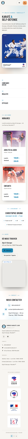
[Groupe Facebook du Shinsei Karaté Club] (7, 336)
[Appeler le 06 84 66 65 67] (25, 3)
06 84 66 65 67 (16, 305)
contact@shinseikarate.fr (15, 309)
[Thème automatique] (12, 436)
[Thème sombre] (16, 436)
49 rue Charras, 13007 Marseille (11, 350)
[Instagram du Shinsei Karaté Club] (3, 336)
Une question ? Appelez (10, 255)
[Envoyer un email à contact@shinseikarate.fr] (19, 3)
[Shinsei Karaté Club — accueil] (3, 2)
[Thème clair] (14, 436)
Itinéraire (8, 250)
